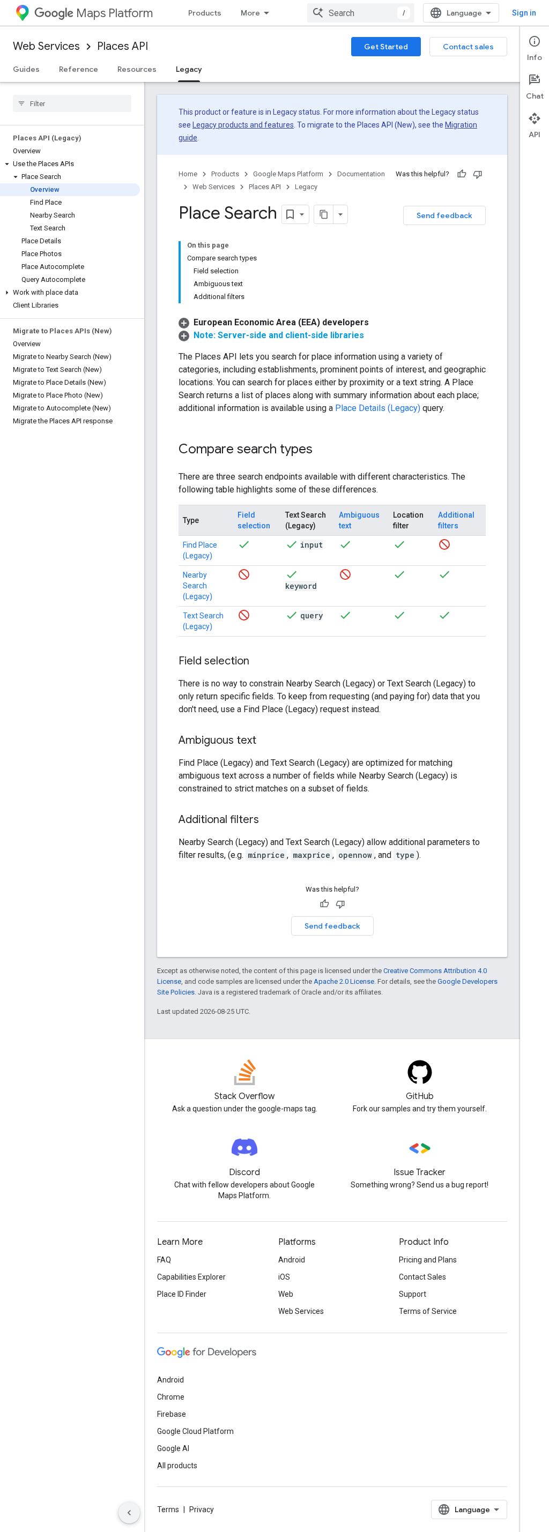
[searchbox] (72, 103)
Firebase (171, 1414)
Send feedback (444, 215)
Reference (78, 69)
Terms (168, 1509)
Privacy (201, 1509)
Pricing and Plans (428, 1260)
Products (204, 13)
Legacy (189, 69)
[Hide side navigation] (129, 1512)
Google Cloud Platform (195, 1431)
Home (188, 174)
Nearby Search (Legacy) (197, 586)
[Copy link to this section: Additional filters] (269, 820)
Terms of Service (428, 1311)
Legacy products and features (243, 125)
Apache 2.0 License (344, 981)
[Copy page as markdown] (323, 214)
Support (412, 1294)
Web (285, 1294)
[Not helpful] (478, 174)
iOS (284, 1277)
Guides (26, 69)
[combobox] (360, 13)
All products (177, 1465)
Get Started (386, 46)
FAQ (164, 1260)
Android (291, 1260)
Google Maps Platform (288, 174)
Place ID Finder (181, 1294)
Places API (122, 46)
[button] (70, 164)
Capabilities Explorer (191, 1277)
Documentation (361, 174)
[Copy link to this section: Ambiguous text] (267, 741)
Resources (137, 69)
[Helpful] (462, 174)
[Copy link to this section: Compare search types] (323, 450)
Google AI (173, 1448)
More (250, 13)
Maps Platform (114, 13)
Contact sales (468, 46)
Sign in (524, 13)
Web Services (46, 46)
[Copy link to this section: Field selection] (260, 661)
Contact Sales (422, 1277)
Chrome (170, 1397)
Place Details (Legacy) (377, 408)
